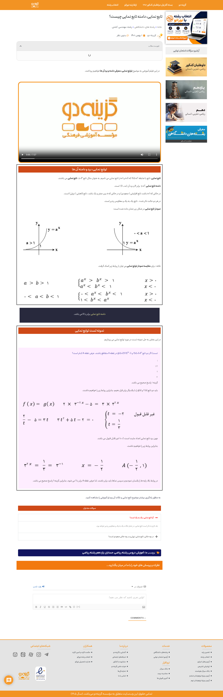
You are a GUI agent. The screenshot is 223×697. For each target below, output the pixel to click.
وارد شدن (37, 586)
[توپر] (36, 607)
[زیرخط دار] (45, 607)
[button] (21, 46)
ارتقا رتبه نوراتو (130, 5)
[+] (78, 607)
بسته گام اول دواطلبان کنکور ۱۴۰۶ (158, 5)
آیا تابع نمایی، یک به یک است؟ (142, 518)
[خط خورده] (49, 607)
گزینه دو (182, 5)
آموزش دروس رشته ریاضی (129, 552)
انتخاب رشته (112, 5)
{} (74, 607)
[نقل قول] (62, 607)
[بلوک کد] (66, 607)
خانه (159, 27)
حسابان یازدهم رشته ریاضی (97, 552)
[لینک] (70, 607)
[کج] (40, 607)
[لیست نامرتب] (57, 607)
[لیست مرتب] (53, 607)
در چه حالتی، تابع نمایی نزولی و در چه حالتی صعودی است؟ (131, 537)
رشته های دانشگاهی (144, 27)
